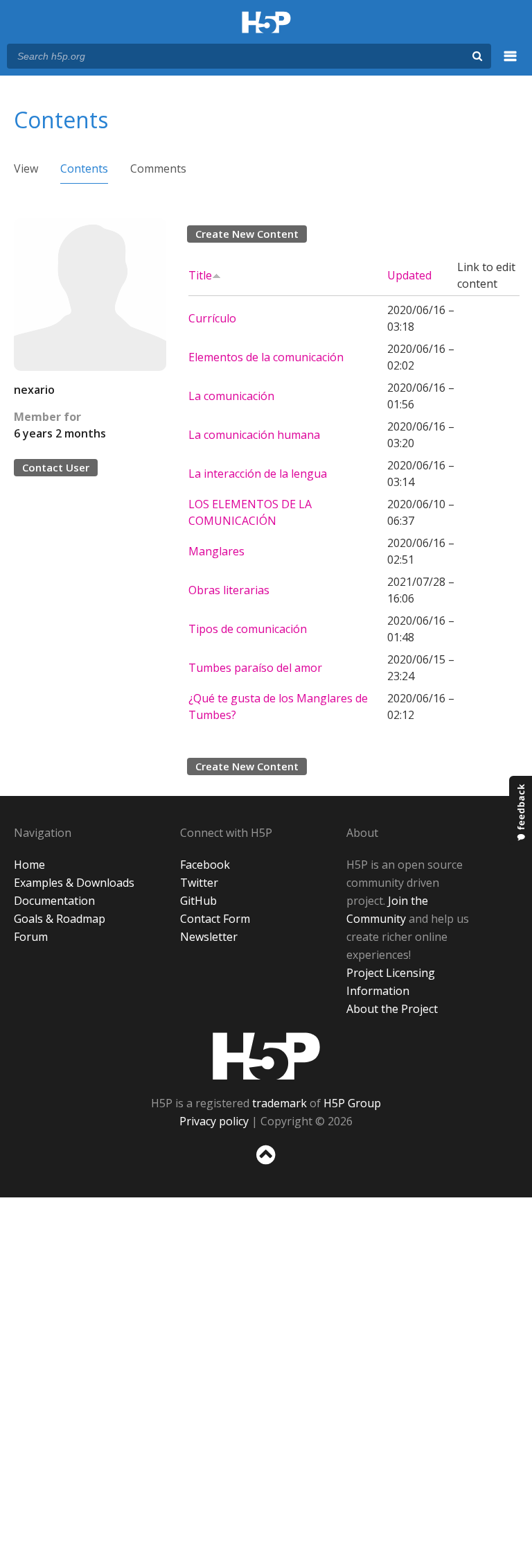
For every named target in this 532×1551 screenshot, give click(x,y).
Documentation (54, 900)
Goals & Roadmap (59, 918)
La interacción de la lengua (257, 473)
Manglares (216, 551)
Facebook (205, 864)
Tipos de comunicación (247, 628)
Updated (409, 275)
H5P (266, 1056)
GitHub (198, 900)
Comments (158, 168)
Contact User (55, 467)
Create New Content (247, 234)
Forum (31, 936)
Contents (84, 168)
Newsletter (209, 936)
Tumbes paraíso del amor (255, 667)
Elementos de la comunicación (266, 357)
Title (200, 275)
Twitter (199, 882)
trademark (279, 1103)
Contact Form (215, 918)
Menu (510, 63)
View (26, 168)
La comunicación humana (254, 434)
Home (29, 864)
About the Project (392, 1008)
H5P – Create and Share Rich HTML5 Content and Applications (266, 23)
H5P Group (352, 1103)
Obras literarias (228, 590)
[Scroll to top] (266, 1167)
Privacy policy (214, 1121)
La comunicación (231, 396)
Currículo (212, 318)
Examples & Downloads (74, 882)
